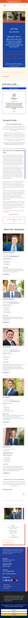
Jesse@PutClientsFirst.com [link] (14, 401)
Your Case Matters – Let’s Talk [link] (14, 220)
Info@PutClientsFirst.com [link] (11, 573)
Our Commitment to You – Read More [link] (15, 55)
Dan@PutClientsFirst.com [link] (14, 256)
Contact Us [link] (8, 542)
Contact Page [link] (6, 588)
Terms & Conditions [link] (7, 586)
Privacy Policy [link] (6, 584)
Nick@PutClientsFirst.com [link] (14, 302)
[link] (7, 5)
